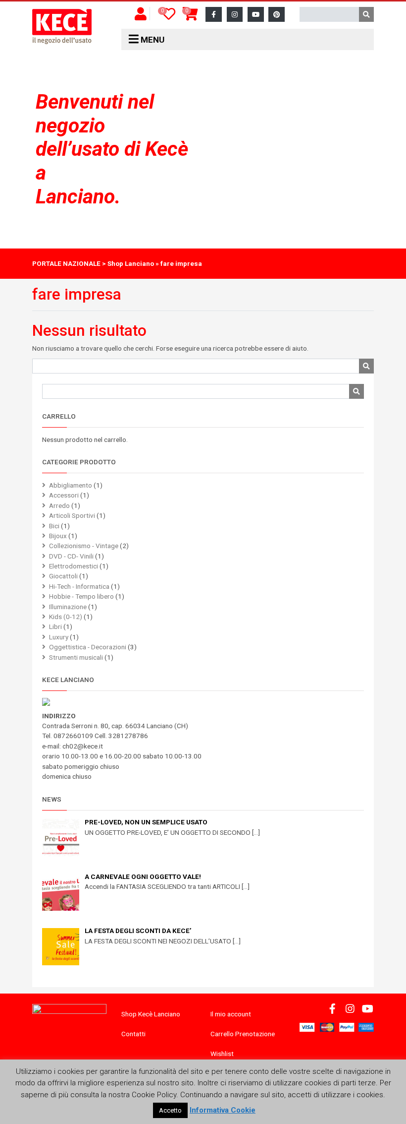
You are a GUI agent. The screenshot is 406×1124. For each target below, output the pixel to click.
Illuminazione (68, 607)
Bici (54, 526)
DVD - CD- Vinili (71, 556)
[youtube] (256, 14)
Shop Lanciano (130, 263)
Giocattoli (63, 576)
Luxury (58, 637)
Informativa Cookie (222, 1110)
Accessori (64, 495)
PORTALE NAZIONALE (66, 263)
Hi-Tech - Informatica (79, 586)
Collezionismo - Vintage (83, 546)
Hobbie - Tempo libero (81, 596)
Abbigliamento (70, 485)
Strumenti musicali (76, 657)
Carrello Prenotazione (242, 1034)
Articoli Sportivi (72, 515)
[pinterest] (276, 14)
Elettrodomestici (73, 566)
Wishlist (222, 1054)
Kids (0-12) (65, 617)
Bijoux (58, 536)
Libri (55, 626)
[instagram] (235, 14)
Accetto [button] (170, 1110)
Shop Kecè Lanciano (150, 1014)
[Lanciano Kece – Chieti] (62, 27)
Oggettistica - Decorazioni (87, 647)
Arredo (59, 505)
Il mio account (230, 1014)
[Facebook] (213, 14)
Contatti (133, 1034)
